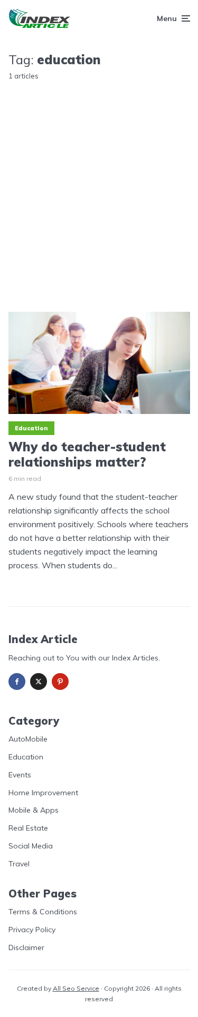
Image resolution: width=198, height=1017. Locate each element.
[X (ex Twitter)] (38, 681)
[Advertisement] (99, 188)
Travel (19, 863)
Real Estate (28, 828)
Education (31, 428)
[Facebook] (16, 681)
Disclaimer (26, 947)
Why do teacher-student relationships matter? (87, 454)
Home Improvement (43, 792)
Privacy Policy (31, 929)
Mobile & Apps (33, 810)
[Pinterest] (60, 681)
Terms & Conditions (42, 911)
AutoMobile (28, 739)
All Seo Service (76, 988)
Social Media (30, 846)
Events (19, 774)
